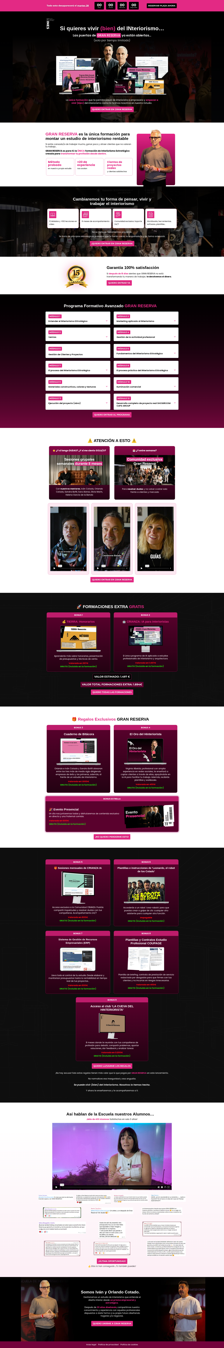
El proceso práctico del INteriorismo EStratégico (142, 370)
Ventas (52, 337)
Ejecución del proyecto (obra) (64, 403)
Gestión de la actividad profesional (136, 337)
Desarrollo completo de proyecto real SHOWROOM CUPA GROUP (144, 404)
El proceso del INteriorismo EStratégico (69, 370)
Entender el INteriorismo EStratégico (68, 321)
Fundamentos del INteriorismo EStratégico (140, 353)
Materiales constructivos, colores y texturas (72, 386)
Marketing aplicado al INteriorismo (135, 321)
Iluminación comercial (129, 386)
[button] (55, 316)
